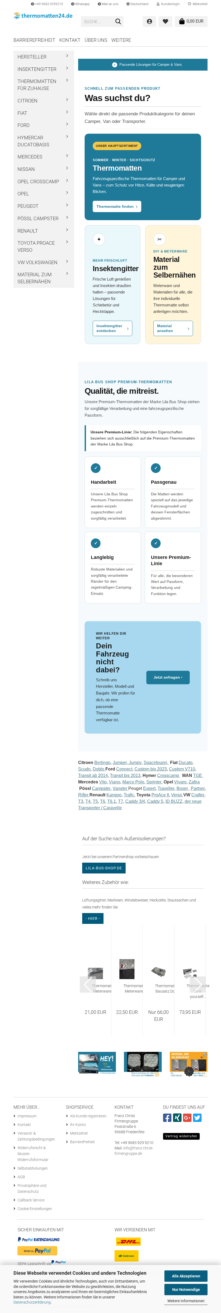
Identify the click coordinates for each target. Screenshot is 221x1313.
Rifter (83, 795)
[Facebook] (168, 1120)
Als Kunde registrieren (88, 1116)
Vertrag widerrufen (181, 1136)
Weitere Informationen (186, 1301)
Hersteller (32, 57)
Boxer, (183, 788)
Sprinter (153, 782)
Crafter (197, 795)
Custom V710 (182, 769)
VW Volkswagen (37, 262)
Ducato (185, 762)
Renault (28, 231)
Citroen (27, 100)
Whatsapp (82, 4)
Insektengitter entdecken (112, 328)
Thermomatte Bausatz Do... (166, 988)
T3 (80, 801)
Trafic (129, 795)
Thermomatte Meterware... (103, 988)
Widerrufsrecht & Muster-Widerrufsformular (33, 1154)
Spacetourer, (156, 762)
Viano (114, 782)
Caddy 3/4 (135, 801)
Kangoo (114, 795)
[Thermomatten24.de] (43, 21)
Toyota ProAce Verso (36, 246)
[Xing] (178, 1120)
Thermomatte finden (116, 206)
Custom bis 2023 (150, 769)
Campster (101, 788)
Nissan (26, 169)
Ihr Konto (78, 1124)
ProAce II (160, 795)
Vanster (120, 788)
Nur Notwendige (186, 1289)
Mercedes (30, 157)
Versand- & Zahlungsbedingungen (36, 1136)
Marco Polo (133, 782)
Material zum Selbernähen (35, 278)
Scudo (84, 769)
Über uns (96, 40)
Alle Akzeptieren (186, 1276)
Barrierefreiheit (34, 40)
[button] (137, 4)
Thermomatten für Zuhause (37, 84)
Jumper (120, 762)
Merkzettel (199, 4)
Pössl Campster (38, 218)
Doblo (99, 769)
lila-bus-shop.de (104, 868)
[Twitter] (198, 1120)
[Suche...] (118, 21)
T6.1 (111, 801)
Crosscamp (168, 775)
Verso (177, 795)
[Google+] (188, 1120)
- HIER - (93, 918)
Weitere (121, 40)
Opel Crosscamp (38, 181)
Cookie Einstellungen (35, 1209)
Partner (198, 788)
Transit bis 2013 (125, 775)
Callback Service (31, 1200)
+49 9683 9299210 (48, 4)
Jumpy (135, 762)
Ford (24, 125)
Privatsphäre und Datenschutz (32, 1188)
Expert (149, 788)
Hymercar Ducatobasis (33, 141)
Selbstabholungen (33, 1168)
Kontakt (70, 40)
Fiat (22, 113)
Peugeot (28, 206)
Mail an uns (109, 4)
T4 (88, 801)
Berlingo (102, 762)
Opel (23, 193)
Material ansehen (173, 328)
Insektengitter (37, 69)
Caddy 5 (155, 801)
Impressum (27, 1116)
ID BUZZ (173, 801)
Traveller (166, 788)
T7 (120, 801)
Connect (124, 769)
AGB (21, 1177)
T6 (102, 801)
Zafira (194, 782)
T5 (95, 801)
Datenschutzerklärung (32, 1302)
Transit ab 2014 (93, 775)
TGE (198, 775)
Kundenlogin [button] (170, 4)
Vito (103, 782)
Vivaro (180, 782)
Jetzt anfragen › (168, 677)
